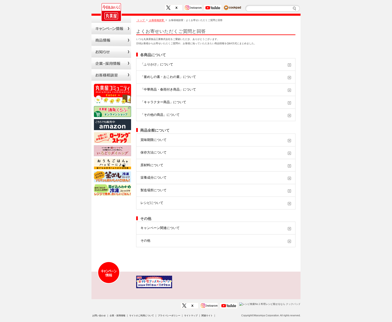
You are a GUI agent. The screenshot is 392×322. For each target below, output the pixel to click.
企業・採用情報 (117, 315)
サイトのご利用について (141, 315)
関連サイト (207, 315)
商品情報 (111, 40)
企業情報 (111, 63)
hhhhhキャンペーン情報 (111, 28)
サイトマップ (191, 315)
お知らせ (111, 52)
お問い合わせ (99, 315)
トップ (141, 20)
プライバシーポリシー (169, 315)
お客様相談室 (111, 75)
